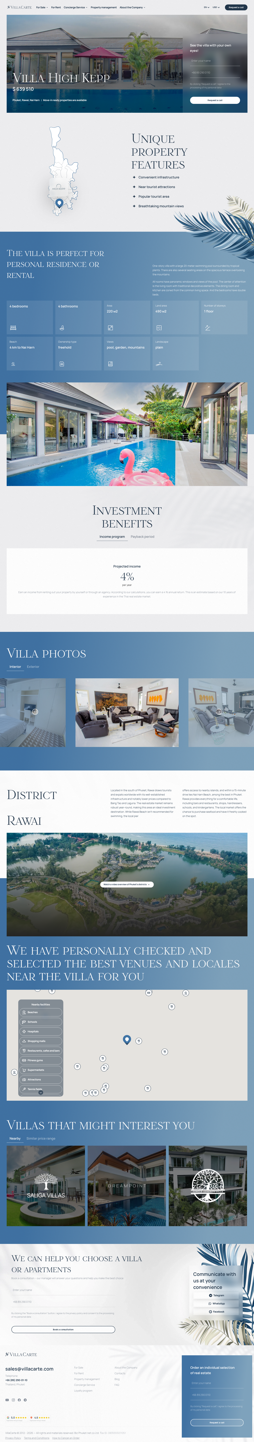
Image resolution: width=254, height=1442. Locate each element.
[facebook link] (19, 1400)
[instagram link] (13, 1400)
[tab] (112, 536)
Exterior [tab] (33, 666)
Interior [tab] (15, 666)
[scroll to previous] (35, 712)
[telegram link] (25, 1400)
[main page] (19, 7)
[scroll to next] (219, 712)
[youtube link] (7, 1400)
